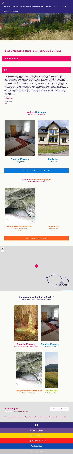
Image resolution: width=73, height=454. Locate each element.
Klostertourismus (36, 430)
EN (62, 6)
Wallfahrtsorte (6, 6)
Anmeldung (15, 11)
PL (65, 6)
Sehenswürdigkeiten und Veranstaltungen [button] (31, 6)
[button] (36, 266)
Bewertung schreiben (59, 408)
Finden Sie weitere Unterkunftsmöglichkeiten (36, 170)
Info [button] (55, 6)
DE (68, 6)
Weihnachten (36, 446)
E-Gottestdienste (36, 451)
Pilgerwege (48, 6)
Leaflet (63, 290)
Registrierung (6, 11)
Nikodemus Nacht (37, 436)
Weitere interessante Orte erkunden (36, 238)
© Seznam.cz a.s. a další (69, 290)
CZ (59, 6)
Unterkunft (15, 6)
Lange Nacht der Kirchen (36, 441)
